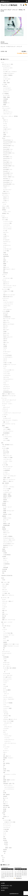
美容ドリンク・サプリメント (8, 595)
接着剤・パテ (6, 781)
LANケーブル (6, 320)
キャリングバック (7, 823)
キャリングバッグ (6, 651)
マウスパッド (6, 384)
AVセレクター (6, 530)
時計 (4, 647)
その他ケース (6, 200)
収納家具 (5, 642)
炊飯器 (3, 549)
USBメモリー (6, 110)
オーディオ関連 (5, 448)
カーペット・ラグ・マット (8, 635)
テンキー (5, 366)
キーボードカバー (7, 351)
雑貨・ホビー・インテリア (6, 622)
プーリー (5, 710)
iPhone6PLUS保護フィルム (8, 152)
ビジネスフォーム (7, 245)
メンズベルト (5, 414)
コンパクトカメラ (7, 88)
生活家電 (4, 556)
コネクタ (5, 359)
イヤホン (5, 187)
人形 (4, 754)
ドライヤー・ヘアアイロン (8, 486)
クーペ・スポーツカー (7, 675)
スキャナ (5, 360)
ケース (4, 204)
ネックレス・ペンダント (7, 403)
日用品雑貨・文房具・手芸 (8, 783)
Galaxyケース (6, 196)
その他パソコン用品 (7, 362)
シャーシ (6, 748)
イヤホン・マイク (7, 211)
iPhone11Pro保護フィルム (8, 145)
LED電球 (5, 552)
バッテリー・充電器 (7, 708)
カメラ (2, 62)
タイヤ (4, 688)
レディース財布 (6, 440)
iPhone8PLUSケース (7, 163)
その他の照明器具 (7, 554)
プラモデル (5, 712)
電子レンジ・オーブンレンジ (9, 479)
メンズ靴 (4, 416)
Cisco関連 (5, 314)
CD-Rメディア (6, 281)
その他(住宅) (5, 636)
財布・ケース (5, 434)
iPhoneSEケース (6, 171)
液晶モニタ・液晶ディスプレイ (8, 393)
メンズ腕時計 (6, 427)
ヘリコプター (6, 728)
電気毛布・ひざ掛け (7, 514)
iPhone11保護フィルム (8, 149)
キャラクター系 (6, 673)
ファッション (4, 398)
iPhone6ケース (6, 154)
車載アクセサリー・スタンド (9, 269)
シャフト (5, 682)
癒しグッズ (5, 798)
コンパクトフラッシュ (7, 111)
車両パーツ (5, 803)
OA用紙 (4, 331)
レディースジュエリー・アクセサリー (10, 420)
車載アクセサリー (7, 136)
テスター (5, 243)
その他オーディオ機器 (7, 457)
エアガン (5, 658)
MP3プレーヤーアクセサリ (8, 324)
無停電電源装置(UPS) (7, 392)
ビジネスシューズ (7, 418)
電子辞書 (4, 571)
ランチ (4, 833)
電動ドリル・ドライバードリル (8, 619)
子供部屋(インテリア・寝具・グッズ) (10, 644)
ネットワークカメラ (7, 89)
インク (4, 349)
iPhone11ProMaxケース (8, 140)
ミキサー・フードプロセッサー (9, 475)
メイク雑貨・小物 (6, 593)
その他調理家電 (6, 470)
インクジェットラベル (7, 221)
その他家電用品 (6, 563)
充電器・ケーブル (6, 207)
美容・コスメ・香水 (5, 582)
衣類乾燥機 (5, 567)
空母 (4, 800)
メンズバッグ (5, 411)
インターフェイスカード (8, 302)
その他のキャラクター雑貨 (9, 822)
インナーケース (6, 225)
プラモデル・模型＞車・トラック (10, 719)
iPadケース (5, 119)
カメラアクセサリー (6, 66)
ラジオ (4, 521)
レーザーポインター (7, 248)
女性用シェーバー (7, 497)
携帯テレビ (5, 547)
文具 (4, 836)
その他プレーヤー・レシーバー (9, 364)
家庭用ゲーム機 (6, 523)
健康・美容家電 (5, 483)
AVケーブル (5, 450)
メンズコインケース (7, 436)
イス (4, 631)
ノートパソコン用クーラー (8, 370)
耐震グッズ (5, 261)
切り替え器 (5, 254)
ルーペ (4, 834)
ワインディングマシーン (8, 431)
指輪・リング (6, 422)
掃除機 (3, 527)
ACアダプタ (5, 313)
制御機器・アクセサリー (8, 757)
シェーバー (5, 485)
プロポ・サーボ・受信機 (8, 721)
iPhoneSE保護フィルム (8, 173)
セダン (4, 684)
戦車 (4, 778)
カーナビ (5, 534)
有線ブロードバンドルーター (9, 294)
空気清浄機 (4, 569)
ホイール (5, 730)
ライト (4, 745)
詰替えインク (6, 267)
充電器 (4, 134)
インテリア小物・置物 (7, 633)
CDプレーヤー (6, 453)
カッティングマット (8, 785)
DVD (4, 627)
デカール (5, 691)
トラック (5, 695)
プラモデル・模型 (7, 715)
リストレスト (6, 390)
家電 (2, 442)
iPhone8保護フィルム (7, 169)
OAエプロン (5, 326)
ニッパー (4, 605)
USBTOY (5, 340)
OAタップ (5, 558)
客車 (4, 765)
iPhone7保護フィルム (7, 162)
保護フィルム (6, 191)
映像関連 (4, 529)
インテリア (4, 629)
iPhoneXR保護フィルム (8, 180)
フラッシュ (5, 77)
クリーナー (5, 353)
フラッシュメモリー (6, 108)
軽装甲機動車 (6, 805)
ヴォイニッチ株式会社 (9, 5)
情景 (4, 772)
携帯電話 (4, 209)
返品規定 (3, 890)
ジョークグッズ (6, 827)
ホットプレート (6, 474)
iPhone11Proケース (7, 143)
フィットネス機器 (7, 488)
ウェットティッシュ (7, 226)
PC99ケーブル (6, 333)
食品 (2, 855)
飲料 (3, 861)
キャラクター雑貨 (7, 820)
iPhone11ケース (6, 147)
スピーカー (5, 127)
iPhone (3, 138)
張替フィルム (5, 614)
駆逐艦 (4, 811)
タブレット (4, 202)
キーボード (5, 121)
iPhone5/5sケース (6, 193)
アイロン (5, 560)
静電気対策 (5, 272)
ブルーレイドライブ (7, 287)
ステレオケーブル (8, 723)
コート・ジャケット (6, 401)
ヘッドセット (6, 381)
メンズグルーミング (7, 492)
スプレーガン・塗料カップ (7, 601)
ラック (4, 247)
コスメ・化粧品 (5, 584)
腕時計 (3, 425)
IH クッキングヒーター (8, 466)
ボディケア (4, 589)
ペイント (5, 724)
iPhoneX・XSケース (7, 174)
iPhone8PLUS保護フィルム (8, 165)
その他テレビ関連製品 (7, 536)
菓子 (3, 859)
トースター (5, 472)
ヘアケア (4, 587)
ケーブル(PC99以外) (7, 355)
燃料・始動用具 (6, 794)
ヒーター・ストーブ (7, 507)
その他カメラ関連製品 (7, 75)
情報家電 (4, 516)
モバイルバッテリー (7, 189)
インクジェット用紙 (7, 223)
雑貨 (3, 818)
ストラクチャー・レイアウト (10, 774)
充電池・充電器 (6, 82)
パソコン (3, 215)
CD (3, 624)
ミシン (4, 565)
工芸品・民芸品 (6, 770)
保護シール (5, 132)
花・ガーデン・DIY (5, 597)
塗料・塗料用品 (6, 763)
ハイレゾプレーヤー (7, 459)
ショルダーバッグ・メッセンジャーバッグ (12, 412)
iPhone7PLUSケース (7, 158)
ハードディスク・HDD (8, 278)
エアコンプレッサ (8, 726)
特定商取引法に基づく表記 (6, 885)
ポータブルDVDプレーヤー (8, 543)
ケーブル (5, 123)
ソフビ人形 (5, 686)
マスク (6, 845)
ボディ (4, 732)
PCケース (5, 300)
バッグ (3, 405)
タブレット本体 (5, 206)
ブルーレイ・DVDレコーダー (9, 540)
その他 (4, 234)
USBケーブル (6, 342)
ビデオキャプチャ (7, 305)
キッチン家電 (5, 464)
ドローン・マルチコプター (8, 699)
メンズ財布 (5, 438)
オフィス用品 (5, 219)
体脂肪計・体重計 (7, 494)
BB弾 (5, 660)
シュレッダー (6, 562)
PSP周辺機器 (6, 657)
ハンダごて (4, 606)
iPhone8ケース (6, 167)
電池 (3, 573)
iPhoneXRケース (6, 178)
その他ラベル (6, 236)
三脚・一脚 (5, 80)
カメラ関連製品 (5, 93)
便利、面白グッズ (7, 756)
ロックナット (6, 750)
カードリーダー (6, 95)
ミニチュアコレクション (9, 739)
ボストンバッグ (6, 407)
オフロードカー (6, 662)
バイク (4, 704)
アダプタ (5, 348)
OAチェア (5, 327)
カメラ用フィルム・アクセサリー (10, 71)
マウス (4, 382)
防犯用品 (5, 849)
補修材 (3, 617)
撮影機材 (5, 100)
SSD (4, 276)
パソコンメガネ (6, 373)
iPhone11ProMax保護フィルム (9, 141)
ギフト (3, 857)
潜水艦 (4, 792)
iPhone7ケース (6, 160)
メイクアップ (5, 591)
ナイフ (4, 701)
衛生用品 (6, 844)
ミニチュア (5, 734)
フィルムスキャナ (7, 375)
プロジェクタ (6, 377)
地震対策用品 (6, 256)
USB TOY (5, 338)
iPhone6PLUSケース (7, 151)
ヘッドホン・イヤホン (7, 461)
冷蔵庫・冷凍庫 (6, 477)
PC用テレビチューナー (8, 337)
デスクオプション (7, 241)
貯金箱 (4, 838)
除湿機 (4, 512)
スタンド (5, 125)
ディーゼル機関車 (7, 690)
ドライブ (4, 280)
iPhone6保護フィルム (7, 156)
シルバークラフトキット (9, 787)
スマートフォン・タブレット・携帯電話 (9, 116)
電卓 (4, 270)
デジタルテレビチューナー (8, 538)
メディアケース (6, 386)
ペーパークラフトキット (9, 789)
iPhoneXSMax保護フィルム (9, 184)
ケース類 (5, 230)
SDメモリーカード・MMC (7, 64)
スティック (6, 693)
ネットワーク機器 (6, 289)
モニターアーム (6, 388)
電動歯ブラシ (6, 501)
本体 (4, 814)
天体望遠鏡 (5, 99)
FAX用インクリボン (7, 518)
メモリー (5, 307)
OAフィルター (6, 329)
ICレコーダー (6, 519)
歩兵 (4, 790)
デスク (4, 638)
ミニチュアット (7, 741)
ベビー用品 (5, 831)
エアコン (4, 446)
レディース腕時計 (7, 429)
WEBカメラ (5, 86)
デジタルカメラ (5, 106)
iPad (3, 118)
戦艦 (4, 776)
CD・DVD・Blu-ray (6, 625)
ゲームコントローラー (6, 653)
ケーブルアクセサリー (7, 357)
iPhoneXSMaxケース (7, 182)
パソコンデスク (6, 371)
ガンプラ (6, 717)
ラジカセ (5, 463)
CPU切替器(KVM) (6, 316)
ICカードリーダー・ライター (9, 318)
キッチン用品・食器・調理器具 (9, 668)
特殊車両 (5, 796)
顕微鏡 (4, 104)
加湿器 (4, 508)
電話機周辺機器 (6, 525)
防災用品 (5, 840)
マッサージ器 (6, 490)
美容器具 (5, 499)
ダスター (5, 237)
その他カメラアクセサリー (8, 73)
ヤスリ (3, 608)
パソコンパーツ (5, 298)
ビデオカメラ (6, 91)
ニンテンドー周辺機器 (7, 702)
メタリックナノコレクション (10, 743)
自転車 (3, 812)
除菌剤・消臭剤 (8, 847)
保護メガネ (4, 610)
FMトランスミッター (7, 455)
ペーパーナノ (7, 737)
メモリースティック (7, 113)
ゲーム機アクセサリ (7, 677)
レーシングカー (6, 746)
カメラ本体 (4, 84)
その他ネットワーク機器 (8, 291)
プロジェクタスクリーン (8, 379)
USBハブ (5, 344)
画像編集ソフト (6, 102)
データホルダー (6, 239)
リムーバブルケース (7, 309)
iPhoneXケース (6, 185)
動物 (4, 759)
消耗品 (4, 259)
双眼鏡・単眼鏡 (6, 97)
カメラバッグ (6, 69)
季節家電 (4, 505)
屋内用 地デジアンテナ (8, 545)
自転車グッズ (6, 816)
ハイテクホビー (6, 706)
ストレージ (4, 274)
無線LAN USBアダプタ (8, 296)
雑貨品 (4, 851)
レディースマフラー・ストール (8, 423)
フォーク (6, 669)
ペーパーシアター (8, 735)
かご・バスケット (7, 666)
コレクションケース (7, 679)
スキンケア (4, 586)
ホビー (3, 655)
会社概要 (3, 883)
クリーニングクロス (7, 228)
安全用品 (6, 842)
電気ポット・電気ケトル (8, 481)
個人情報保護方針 (4, 887)
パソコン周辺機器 (6, 311)
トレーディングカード (7, 697)
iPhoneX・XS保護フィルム (8, 176)
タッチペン (5, 130)
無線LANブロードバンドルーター (9, 395)
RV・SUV (6, 713)
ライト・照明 (6, 640)
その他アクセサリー (7, 129)
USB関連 (5, 346)
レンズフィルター (7, 78)
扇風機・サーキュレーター (8, 510)
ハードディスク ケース (8, 303)
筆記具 (2, 578)
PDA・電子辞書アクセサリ (7, 444)
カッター (4, 599)
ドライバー (4, 603)
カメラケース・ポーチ (7, 67)
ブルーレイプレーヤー (7, 541)
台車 (3, 612)
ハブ (4, 292)
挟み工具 (4, 616)
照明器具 (4, 551)
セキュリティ (6, 232)
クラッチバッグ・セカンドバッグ (9, 400)
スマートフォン (5, 195)
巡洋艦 (4, 768)
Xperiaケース (6, 198)
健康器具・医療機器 (7, 496)
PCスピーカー (6, 335)
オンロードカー (6, 664)
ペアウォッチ (5, 409)
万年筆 (3, 579)
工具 (4, 258)
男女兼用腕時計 (6, 433)
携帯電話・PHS (5, 213)
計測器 (4, 265)
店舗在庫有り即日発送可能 (6, 575)
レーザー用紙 (6, 250)
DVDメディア (6, 283)
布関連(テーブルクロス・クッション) (10, 646)
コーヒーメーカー (7, 468)
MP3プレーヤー (6, 322)
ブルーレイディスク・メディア (9, 285)
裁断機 (4, 263)
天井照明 (4, 503)
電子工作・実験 (6, 807)
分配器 (4, 252)
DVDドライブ (5, 217)
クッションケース (7, 825)
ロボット (5, 752)
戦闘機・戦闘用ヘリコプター (9, 779)
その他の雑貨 (6, 829)
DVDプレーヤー (6, 532)
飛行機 (4, 809)
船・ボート (5, 801)
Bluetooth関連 (6, 452)
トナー (4, 368)
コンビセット (6, 680)
